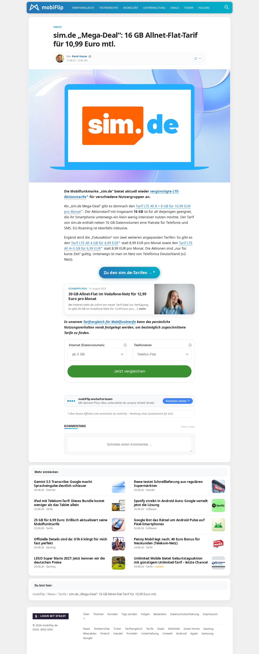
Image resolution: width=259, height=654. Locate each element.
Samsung (207, 633)
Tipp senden (129, 614)
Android (181, 633)
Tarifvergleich (83, 7)
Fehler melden (188, 426)
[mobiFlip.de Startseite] (47, 8)
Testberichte (108, 7)
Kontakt (113, 614)
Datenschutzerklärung (184, 614)
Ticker (188, 7)
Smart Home (192, 628)
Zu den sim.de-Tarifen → (128, 272)
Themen (98, 614)
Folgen (203, 7)
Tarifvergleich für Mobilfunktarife (109, 321)
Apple (194, 633)
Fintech (105, 633)
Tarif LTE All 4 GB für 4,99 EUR (94, 243)
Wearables (90, 633)
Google (87, 638)
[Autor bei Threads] (90, 56)
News (86, 628)
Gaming (208, 628)
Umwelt (167, 633)
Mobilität (130, 7)
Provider (131, 633)
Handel (118, 633)
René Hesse (79, 56)
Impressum (210, 614)
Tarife (149, 628)
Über (86, 614)
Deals (174, 7)
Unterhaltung (154, 7)
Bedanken (160, 614)
